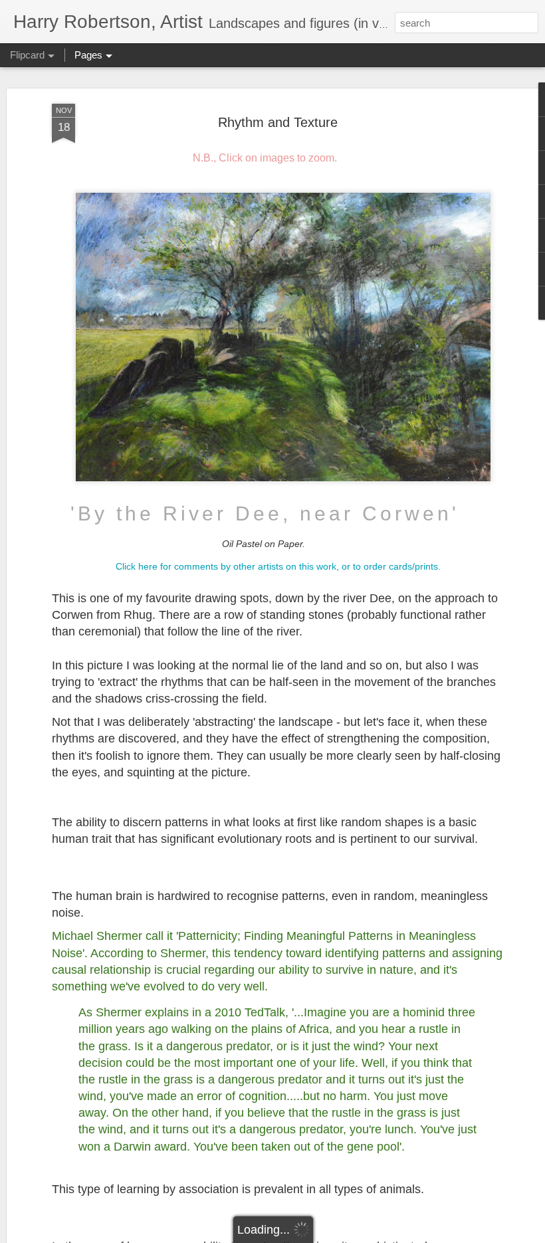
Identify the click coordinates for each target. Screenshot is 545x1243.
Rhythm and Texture (278, 122)
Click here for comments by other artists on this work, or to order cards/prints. (278, 566)
